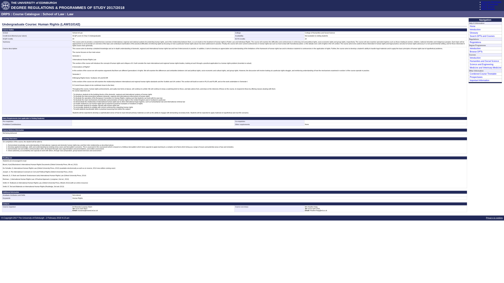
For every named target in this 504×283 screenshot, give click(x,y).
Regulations (475, 42)
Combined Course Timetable (483, 74)
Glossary (474, 33)
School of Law (53, 14)
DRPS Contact (488, 9)
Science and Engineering (481, 64)
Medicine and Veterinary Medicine (485, 68)
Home (472, 26)
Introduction (475, 29)
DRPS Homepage (489, 4)
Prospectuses (476, 77)
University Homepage (491, 2)
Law (70, 14)
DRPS (5, 14)
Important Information (479, 80)
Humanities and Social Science (484, 61)
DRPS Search (487, 7)
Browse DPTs (476, 52)
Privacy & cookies (494, 218)
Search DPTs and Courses (482, 36)
